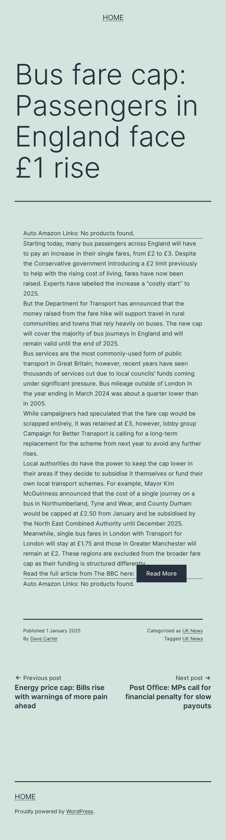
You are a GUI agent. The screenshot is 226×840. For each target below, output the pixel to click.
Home (113, 17)
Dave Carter (44, 638)
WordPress (79, 811)
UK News (192, 631)
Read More (161, 573)
